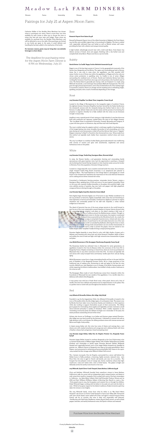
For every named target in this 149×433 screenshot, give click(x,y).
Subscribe (72, 427)
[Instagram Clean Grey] (72, 431)
